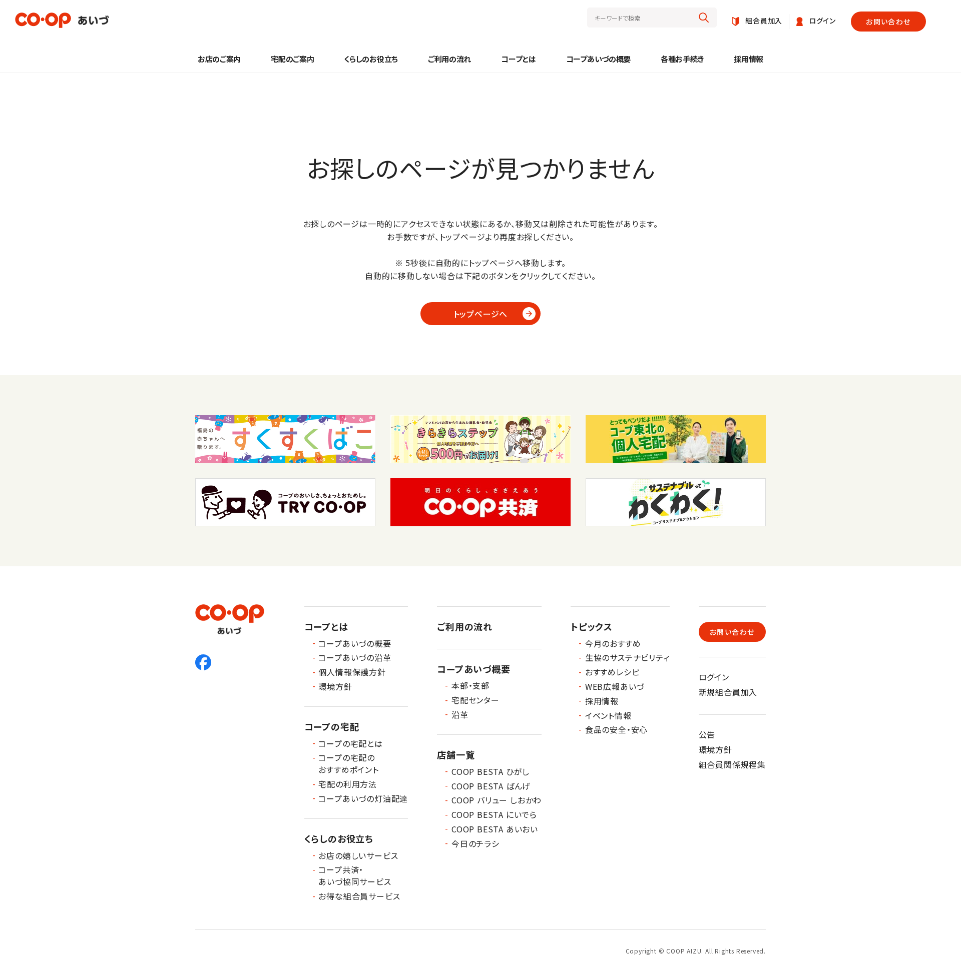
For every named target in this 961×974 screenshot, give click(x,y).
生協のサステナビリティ (627, 657)
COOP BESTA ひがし (490, 771)
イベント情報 (608, 715)
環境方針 (335, 686)
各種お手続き (682, 59)
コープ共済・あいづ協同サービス (354, 875)
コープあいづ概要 (473, 668)
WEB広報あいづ (614, 686)
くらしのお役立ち (371, 59)
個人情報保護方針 (351, 672)
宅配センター (475, 700)
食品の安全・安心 (616, 729)
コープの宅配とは (350, 743)
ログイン (714, 677)
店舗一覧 (455, 754)
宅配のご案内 (292, 59)
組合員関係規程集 (732, 764)
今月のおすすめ (613, 643)
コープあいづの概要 (598, 59)
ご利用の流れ (449, 59)
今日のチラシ (475, 843)
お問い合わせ (888, 22)
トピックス (592, 626)
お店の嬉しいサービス (358, 855)
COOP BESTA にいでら (494, 814)
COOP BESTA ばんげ (491, 786)
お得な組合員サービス (359, 896)
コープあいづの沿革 (354, 657)
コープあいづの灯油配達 (363, 798)
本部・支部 (470, 685)
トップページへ (480, 314)
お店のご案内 (219, 59)
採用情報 (748, 59)
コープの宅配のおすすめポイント (348, 763)
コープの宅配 (331, 726)
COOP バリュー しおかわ (496, 800)
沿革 (459, 714)
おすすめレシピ (612, 672)
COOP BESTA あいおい (494, 829)
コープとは (518, 59)
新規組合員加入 (728, 692)
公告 (707, 734)
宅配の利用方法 (347, 784)
